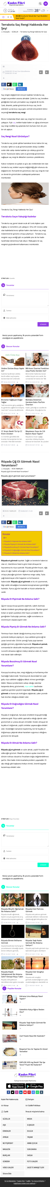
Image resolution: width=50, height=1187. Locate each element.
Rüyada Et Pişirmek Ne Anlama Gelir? (18, 541)
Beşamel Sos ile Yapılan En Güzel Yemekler (33, 1050)
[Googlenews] (33, 1092)
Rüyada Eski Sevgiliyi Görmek (35, 973)
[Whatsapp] (37, 1092)
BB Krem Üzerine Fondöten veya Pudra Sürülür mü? (37, 370)
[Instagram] (16, 1092)
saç (14, 122)
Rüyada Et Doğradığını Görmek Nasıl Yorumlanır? (22, 550)
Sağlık (28, 1181)
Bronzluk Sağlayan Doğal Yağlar (11, 401)
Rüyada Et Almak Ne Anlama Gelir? (17, 553)
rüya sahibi (29, 686)
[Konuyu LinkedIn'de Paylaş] (20, 84)
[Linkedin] (21, 1092)
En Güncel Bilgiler (38, 1181)
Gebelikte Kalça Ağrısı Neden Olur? (31, 1010)
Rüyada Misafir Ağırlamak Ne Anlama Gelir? (12, 910)
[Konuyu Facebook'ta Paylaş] (3, 84)
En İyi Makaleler (10, 1181)
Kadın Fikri (21, 1181)
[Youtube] (25, 1092)
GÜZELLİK (15, 31)
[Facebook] (8, 1092)
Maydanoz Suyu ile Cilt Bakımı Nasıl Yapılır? (35, 432)
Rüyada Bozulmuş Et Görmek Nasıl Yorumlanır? (21, 547)
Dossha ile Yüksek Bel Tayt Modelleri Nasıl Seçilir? (31, 17)
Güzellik (12, 278)
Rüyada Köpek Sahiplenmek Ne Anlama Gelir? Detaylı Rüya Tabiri (12, 974)
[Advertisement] (25, 261)
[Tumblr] (41, 1092)
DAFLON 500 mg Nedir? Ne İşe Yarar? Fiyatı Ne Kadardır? (32, 1063)
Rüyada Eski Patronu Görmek (35, 910)
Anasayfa (6, 31)
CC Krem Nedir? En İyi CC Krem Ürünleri (11, 432)
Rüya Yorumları (14, 818)
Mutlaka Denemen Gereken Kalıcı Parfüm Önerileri (35, 402)
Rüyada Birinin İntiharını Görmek (11, 942)
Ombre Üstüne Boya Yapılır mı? (12, 370)
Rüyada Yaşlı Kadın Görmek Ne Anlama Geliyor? (34, 943)
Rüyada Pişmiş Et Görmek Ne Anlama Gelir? (20, 544)
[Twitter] (12, 1092)
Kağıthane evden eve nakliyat (24, 1183)
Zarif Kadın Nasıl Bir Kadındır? (32, 1036)
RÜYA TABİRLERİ (17, 468)
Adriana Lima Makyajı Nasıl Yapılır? (31, 997)
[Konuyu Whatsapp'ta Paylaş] (14, 84)
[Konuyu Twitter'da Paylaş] (9, 84)
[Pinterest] (29, 1092)
